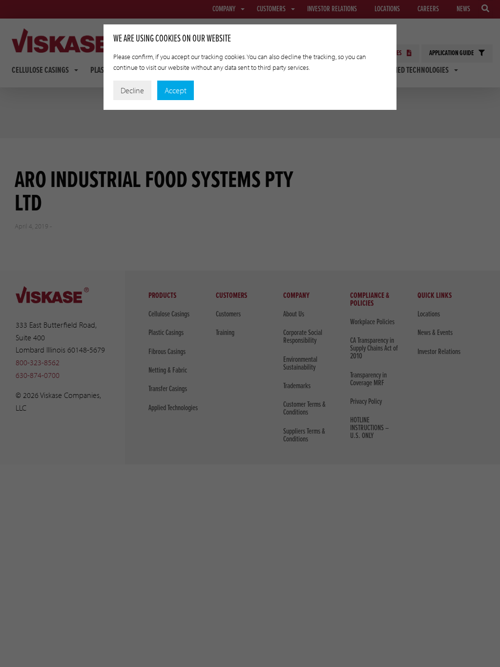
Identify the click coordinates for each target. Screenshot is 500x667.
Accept (176, 90)
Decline (132, 90)
